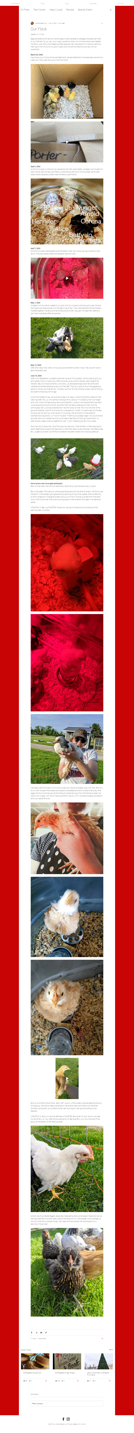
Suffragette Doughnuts (32, 1373)
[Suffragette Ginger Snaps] (67, 1361)
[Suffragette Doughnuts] (35, 1361)
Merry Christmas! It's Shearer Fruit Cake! (98, 1374)
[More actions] (102, 23)
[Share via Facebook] (32, 1332)
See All (111, 1349)
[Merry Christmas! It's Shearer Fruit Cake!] (99, 1361)
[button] (111, 10)
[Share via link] (46, 1332)
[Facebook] (63, 1419)
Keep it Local (56, 9)
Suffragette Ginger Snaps (65, 1373)
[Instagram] (68, 1419)
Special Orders (85, 9)
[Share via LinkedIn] (41, 1332)
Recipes (70, 9)
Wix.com (83, 1424)
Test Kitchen (39, 9)
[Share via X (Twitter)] (36, 1332)
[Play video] (67, 141)
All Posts (25, 9)
